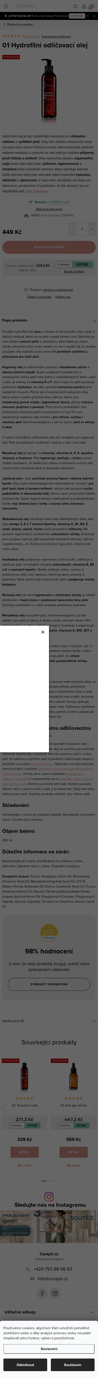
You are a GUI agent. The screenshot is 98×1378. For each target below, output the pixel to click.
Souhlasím (72, 1364)
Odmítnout (25, 1364)
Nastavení (49, 1348)
